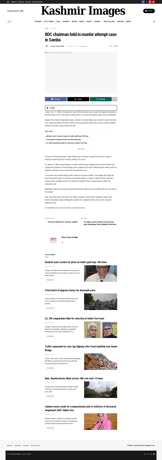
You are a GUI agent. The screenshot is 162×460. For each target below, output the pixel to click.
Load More (81, 149)
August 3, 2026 (50, 354)
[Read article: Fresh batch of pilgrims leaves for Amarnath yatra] (100, 301)
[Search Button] (154, 21)
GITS (29, 454)
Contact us (21, 2)
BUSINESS (66, 21)
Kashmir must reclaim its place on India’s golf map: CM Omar (68, 136)
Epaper (150, 11)
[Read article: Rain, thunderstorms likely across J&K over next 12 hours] (100, 389)
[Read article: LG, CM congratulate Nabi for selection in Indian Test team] (100, 329)
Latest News (53, 28)
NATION (74, 21)
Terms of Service (37, 2)
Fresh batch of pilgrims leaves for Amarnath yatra (64, 140)
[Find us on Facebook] (143, 2)
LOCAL (58, 21)
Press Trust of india (57, 46)
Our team (28, 2)
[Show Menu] (8, 2)
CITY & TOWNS (49, 21)
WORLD (81, 21)
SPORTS (89, 21)
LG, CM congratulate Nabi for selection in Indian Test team (67, 143)
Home (46, 28)
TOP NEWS (37, 21)
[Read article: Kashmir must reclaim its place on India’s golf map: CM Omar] (100, 273)
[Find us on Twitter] (146, 2)
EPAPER (128, 21)
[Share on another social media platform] (114, 99)
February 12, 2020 (72, 46)
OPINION (97, 21)
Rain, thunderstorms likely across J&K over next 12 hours (74, 378)
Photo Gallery (109, 21)
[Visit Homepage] (83, 11)
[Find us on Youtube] (153, 2)
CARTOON (120, 21)
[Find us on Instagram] (150, 2)
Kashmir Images (15, 454)
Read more (51, 280)
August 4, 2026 (50, 266)
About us (14, 2)
